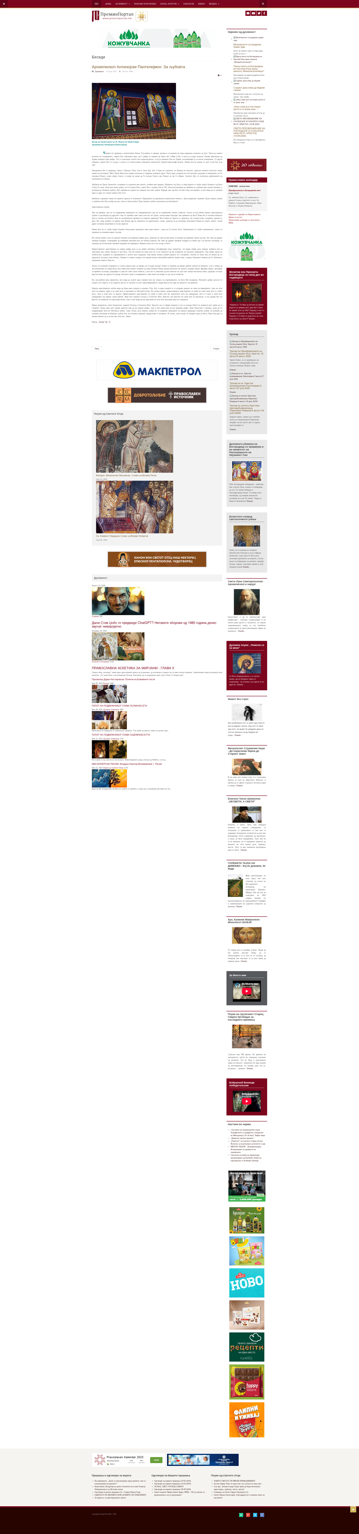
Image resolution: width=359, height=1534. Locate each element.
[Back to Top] (353, 1509)
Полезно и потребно (145, 4)
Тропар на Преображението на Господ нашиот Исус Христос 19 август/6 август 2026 (246, 353)
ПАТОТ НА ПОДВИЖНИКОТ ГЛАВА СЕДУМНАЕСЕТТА (121, 734)
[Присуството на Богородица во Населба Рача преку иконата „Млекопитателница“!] (249, 59)
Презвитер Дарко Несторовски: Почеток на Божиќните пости (123, 679)
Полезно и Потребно (100, 662)
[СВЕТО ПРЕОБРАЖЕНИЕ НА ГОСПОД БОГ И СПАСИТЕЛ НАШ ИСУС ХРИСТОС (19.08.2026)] (249, 121)
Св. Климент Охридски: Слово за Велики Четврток (122, 536)
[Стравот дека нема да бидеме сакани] (249, 82)
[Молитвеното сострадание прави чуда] (249, 39)
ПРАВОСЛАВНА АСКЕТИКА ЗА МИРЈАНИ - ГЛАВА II (133, 667)
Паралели (188, 4)
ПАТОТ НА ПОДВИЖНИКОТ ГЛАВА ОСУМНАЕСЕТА (119, 705)
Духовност (121, 4)
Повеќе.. (240, 685)
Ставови (95, 616)
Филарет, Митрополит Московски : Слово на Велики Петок (126, 475)
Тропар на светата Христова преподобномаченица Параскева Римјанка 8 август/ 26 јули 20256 (247, 409)
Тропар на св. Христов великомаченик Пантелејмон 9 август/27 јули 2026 (245, 386)
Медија (213, 4)
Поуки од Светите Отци (113, 768)
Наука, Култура (168, 4)
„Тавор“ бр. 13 (104, 322)
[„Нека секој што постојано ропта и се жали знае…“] (249, 101)
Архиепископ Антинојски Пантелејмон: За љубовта (138, 66)
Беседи (106, 683)
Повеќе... (252, 319)
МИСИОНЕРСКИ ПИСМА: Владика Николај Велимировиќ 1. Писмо (127, 763)
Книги (201, 4)
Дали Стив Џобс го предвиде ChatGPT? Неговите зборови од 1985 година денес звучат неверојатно (154, 624)
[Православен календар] (128, 1460)
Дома (108, 4)
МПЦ (231, 223)
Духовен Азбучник (111, 710)
